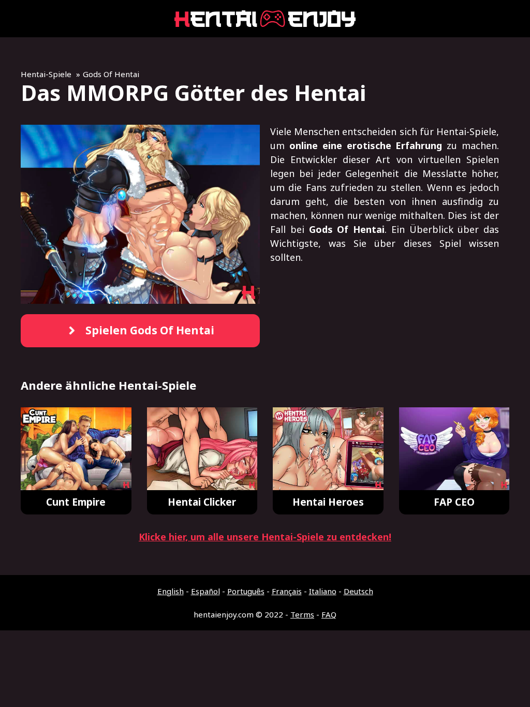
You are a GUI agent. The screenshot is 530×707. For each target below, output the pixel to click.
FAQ (328, 614)
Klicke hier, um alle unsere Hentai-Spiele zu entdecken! (265, 537)
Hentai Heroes (328, 502)
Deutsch (358, 591)
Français (287, 591)
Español (205, 591)
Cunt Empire (76, 502)
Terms (302, 614)
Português (245, 591)
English (170, 591)
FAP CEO (454, 502)
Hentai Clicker (202, 502)
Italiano (322, 591)
